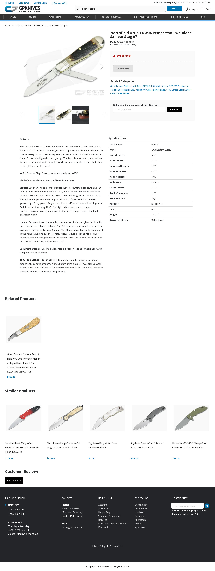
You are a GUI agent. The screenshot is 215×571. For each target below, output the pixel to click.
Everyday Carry (81, 17)
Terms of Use (116, 546)
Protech (139, 523)
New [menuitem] (203, 17)
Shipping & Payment (109, 516)
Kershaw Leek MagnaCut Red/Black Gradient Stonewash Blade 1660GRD (22, 447)
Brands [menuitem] (32, 17)
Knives (13, 17)
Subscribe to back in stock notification (135, 105)
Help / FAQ (104, 512)
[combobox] (120, 9)
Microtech (140, 519)
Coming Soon (40, 2)
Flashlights (55, 17)
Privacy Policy (98, 546)
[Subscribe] (207, 505)
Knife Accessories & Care (146, 17)
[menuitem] (13, 17)
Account (102, 504)
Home (8, 25)
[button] (26, 66)
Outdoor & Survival (112, 17)
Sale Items (24, 2)
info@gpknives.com (72, 527)
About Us (9, 2)
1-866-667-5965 (59, 2)
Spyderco (140, 527)
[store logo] (22, 9)
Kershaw (139, 516)
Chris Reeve (141, 508)
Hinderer (140, 512)
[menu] (107, 17)
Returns (102, 519)
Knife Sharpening (179, 17)
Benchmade (141, 504)
